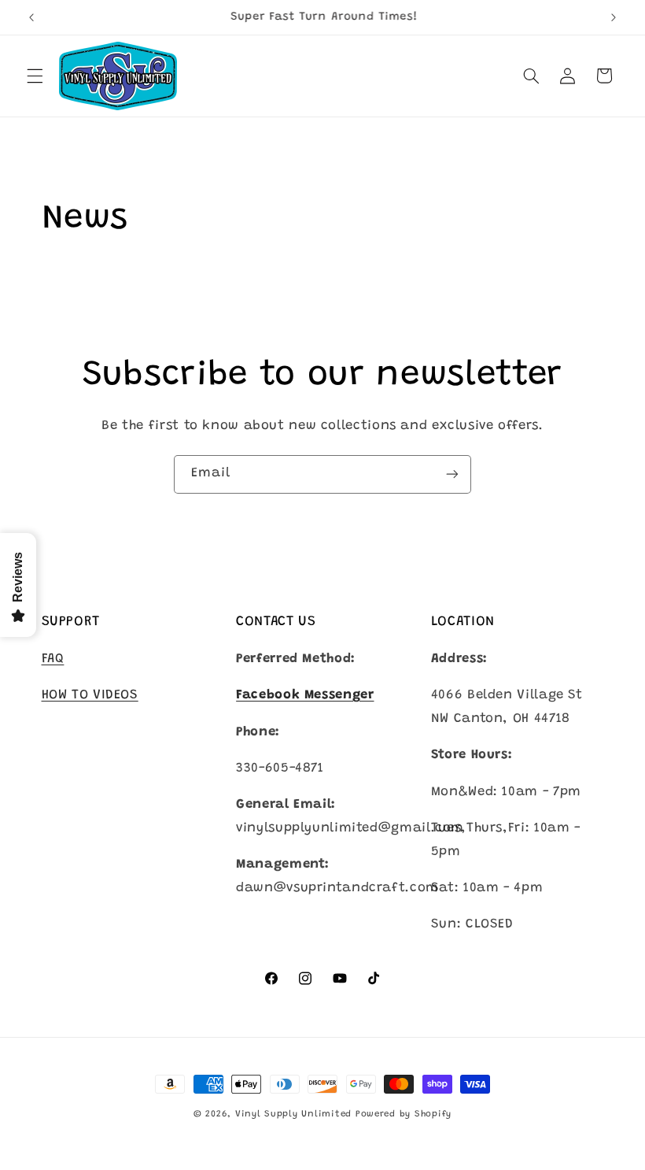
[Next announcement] (613, 17)
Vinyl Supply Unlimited (293, 1114)
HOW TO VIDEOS (90, 695)
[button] (35, 75)
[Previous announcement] (31, 17)
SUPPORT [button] (71, 622)
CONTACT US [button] (276, 622)
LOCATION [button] (463, 622)
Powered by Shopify (404, 1114)
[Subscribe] (452, 474)
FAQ (53, 659)
